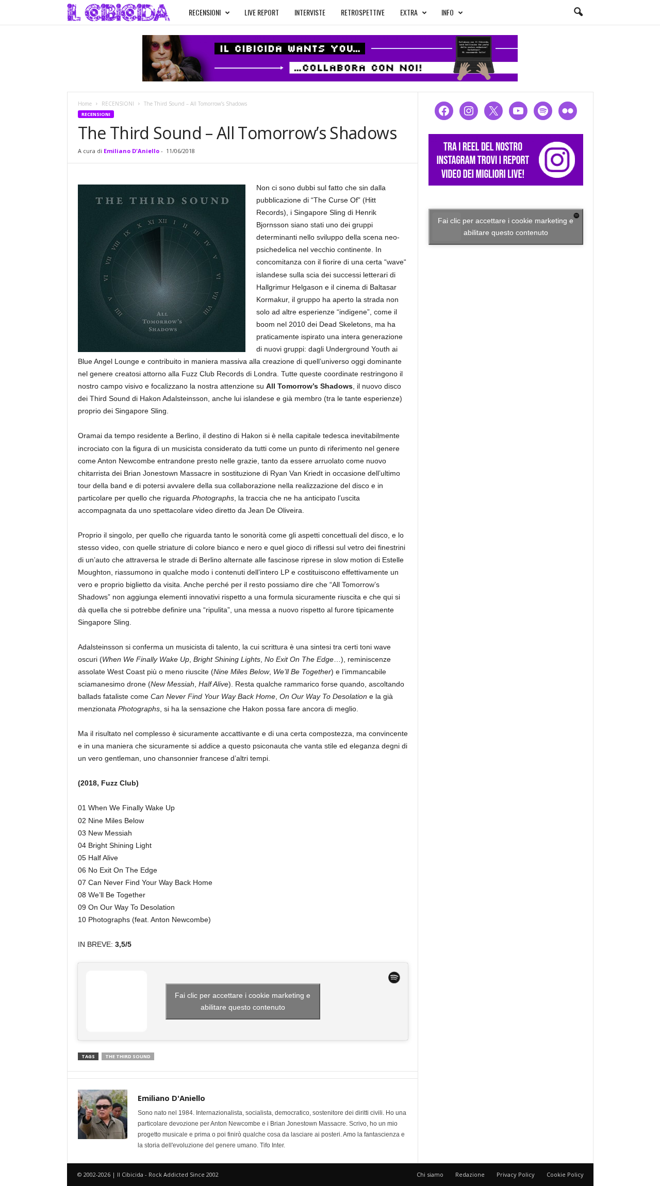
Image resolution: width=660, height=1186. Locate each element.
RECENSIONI (205, 12)
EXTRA (409, 12)
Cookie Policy (565, 1174)
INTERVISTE (309, 12)
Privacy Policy (516, 1174)
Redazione (470, 1174)
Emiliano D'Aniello (131, 151)
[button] (578, 12)
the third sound (128, 1056)
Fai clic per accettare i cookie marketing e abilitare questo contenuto (242, 1001)
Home (85, 103)
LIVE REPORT (261, 12)
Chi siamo (430, 1174)
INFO (447, 12)
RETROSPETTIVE (363, 12)
